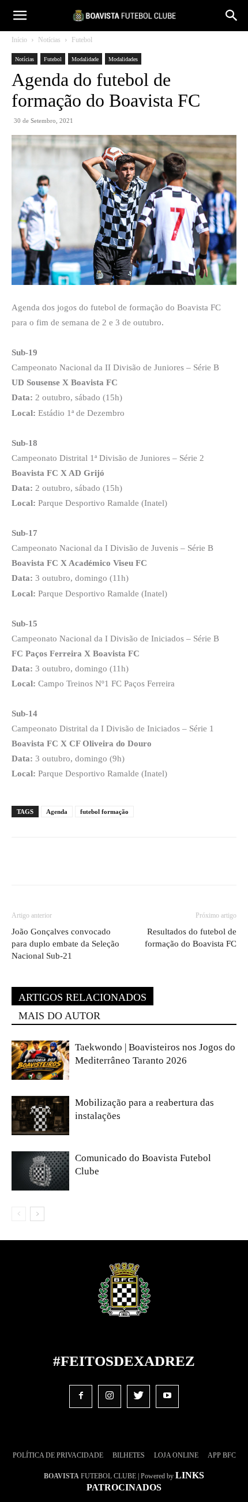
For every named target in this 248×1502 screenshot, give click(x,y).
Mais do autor (59, 1016)
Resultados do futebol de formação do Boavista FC (190, 937)
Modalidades (123, 59)
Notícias (49, 40)
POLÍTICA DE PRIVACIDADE (58, 1455)
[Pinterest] (112, 861)
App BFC (222, 1455)
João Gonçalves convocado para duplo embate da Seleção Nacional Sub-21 (65, 943)
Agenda (56, 811)
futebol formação (104, 811)
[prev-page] (19, 1214)
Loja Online (176, 1455)
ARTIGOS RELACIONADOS (82, 997)
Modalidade (85, 59)
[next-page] (37, 1214)
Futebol (82, 40)
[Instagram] (109, 1396)
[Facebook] (59, 861)
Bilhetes (128, 1455)
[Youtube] (167, 1396)
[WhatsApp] (139, 861)
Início (19, 40)
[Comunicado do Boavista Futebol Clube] (40, 1171)
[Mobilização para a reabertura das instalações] (40, 1116)
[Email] (165, 861)
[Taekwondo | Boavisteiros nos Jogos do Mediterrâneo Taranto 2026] (40, 1060)
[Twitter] (85, 861)
